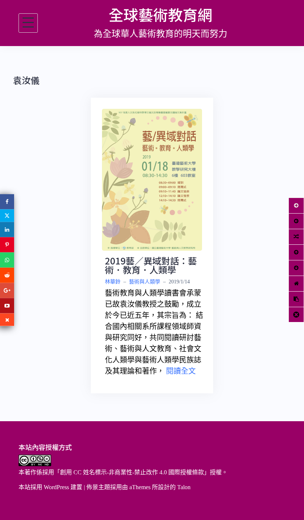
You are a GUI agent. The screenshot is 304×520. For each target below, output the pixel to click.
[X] (7, 215)
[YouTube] (7, 305)
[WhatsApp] (7, 260)
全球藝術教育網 (160, 14)
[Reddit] (7, 275)
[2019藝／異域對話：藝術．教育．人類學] (152, 179)
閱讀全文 (181, 371)
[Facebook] (7, 201)
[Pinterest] (7, 245)
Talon (184, 487)
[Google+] (7, 290)
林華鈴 (112, 282)
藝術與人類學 (144, 282)
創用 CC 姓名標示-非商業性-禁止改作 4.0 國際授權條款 (132, 472)
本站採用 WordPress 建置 (50, 487)
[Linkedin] (7, 229)
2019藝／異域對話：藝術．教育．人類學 (151, 265)
